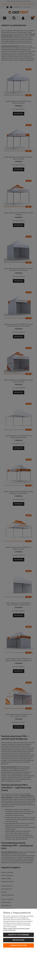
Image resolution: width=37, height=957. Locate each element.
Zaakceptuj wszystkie (18, 945)
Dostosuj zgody (18, 940)
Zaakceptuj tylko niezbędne (18, 934)
